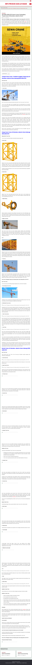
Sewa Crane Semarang (23, 653)
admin (8, 17)
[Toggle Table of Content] (8, 73)
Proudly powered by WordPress (10, 662)
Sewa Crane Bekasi (6, 653)
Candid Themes (24, 662)
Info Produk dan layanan (16, 4)
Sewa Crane (3, 652)
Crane (25, 21)
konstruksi (23, 114)
